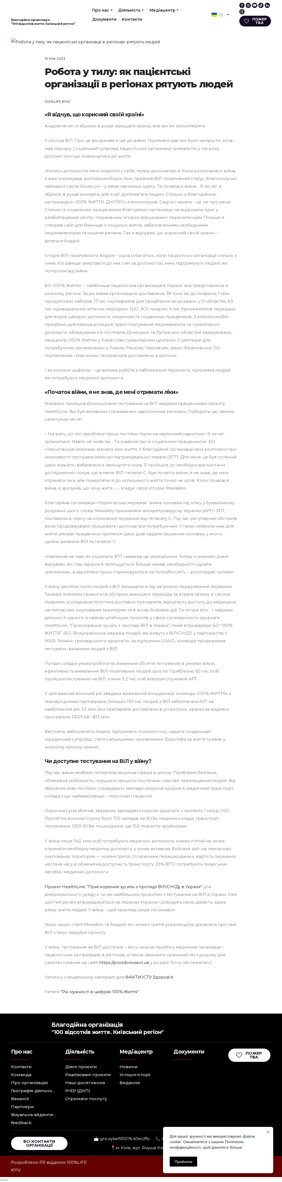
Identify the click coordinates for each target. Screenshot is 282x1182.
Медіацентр (162, 10)
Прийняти (183, 1161)
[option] (218, 15)
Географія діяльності (34, 1090)
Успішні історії (135, 1074)
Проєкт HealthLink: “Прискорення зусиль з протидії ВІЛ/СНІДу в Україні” (123, 886)
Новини (129, 1066)
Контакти (132, 19)
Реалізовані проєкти (88, 1074)
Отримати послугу (86, 1098)
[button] (242, 5)
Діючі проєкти (81, 1066)
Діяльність (129, 10)
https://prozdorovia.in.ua (124, 962)
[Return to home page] (22, 9)
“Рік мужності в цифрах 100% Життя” (100, 991)
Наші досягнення (85, 1082)
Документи (104, 19)
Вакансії (20, 1098)
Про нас (100, 10)
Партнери (22, 1106)
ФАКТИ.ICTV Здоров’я (149, 977)
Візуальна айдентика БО (34, 1114)
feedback (21, 1122)
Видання (130, 1082)
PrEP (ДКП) (77, 1090)
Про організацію (29, 1082)
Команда (21, 1074)
